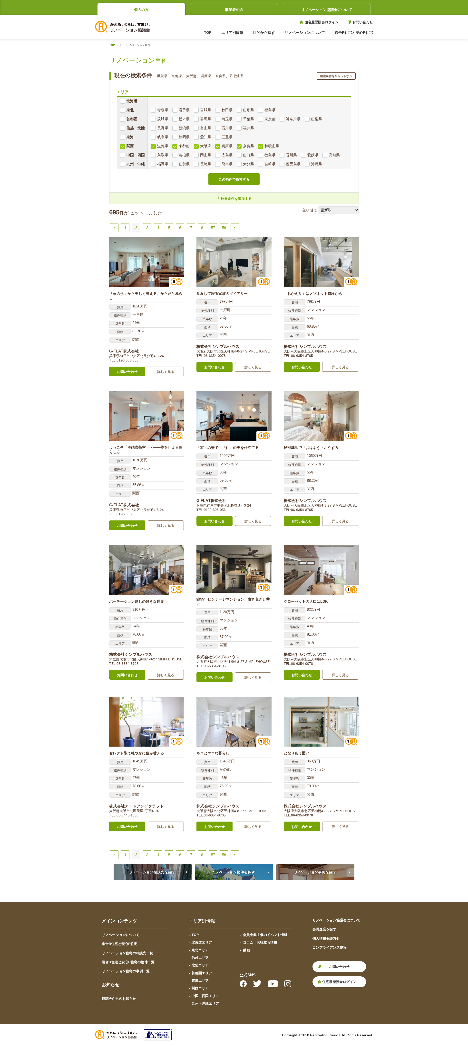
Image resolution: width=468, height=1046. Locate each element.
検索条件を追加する (234, 198)
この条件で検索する (234, 179)
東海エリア (200, 980)
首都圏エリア (202, 973)
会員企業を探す (324, 929)
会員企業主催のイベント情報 (265, 935)
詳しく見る (165, 372)
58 (224, 228)
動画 (246, 950)
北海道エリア (202, 942)
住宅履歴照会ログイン (321, 22)
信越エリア (200, 958)
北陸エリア (200, 965)
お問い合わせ (362, 22)
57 (213, 228)
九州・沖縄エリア (205, 1003)
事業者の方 (234, 10)
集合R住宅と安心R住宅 (119, 944)
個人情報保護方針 (326, 938)
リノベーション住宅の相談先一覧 (127, 953)
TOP (208, 32)
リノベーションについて (120, 935)
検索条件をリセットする (336, 76)
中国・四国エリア (205, 996)
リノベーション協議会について (326, 10)
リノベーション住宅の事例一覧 (126, 971)
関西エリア (200, 988)
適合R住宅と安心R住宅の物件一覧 (128, 962)
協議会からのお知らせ (119, 998)
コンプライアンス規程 (329, 947)
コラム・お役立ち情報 (260, 942)
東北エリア (200, 950)
